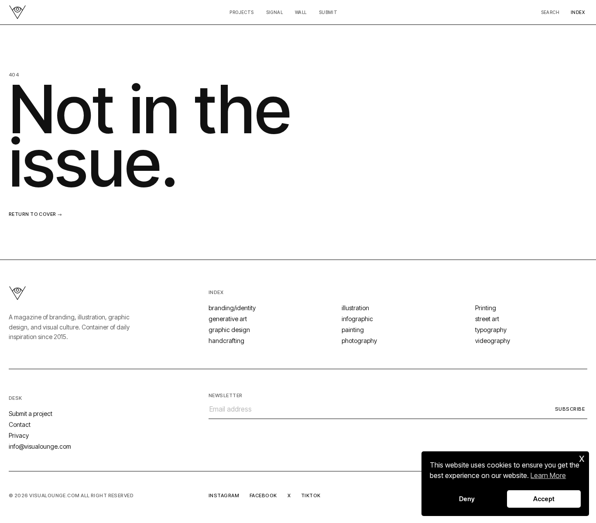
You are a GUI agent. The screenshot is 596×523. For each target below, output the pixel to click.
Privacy (19, 435)
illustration (355, 308)
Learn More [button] (548, 475)
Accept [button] (544, 498)
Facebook (263, 495)
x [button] (582, 458)
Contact (20, 424)
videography (492, 340)
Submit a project (30, 413)
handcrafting (226, 340)
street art (487, 318)
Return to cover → (35, 214)
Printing (485, 308)
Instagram (224, 495)
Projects (241, 12)
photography (359, 340)
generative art (228, 318)
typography (491, 329)
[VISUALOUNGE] (17, 12)
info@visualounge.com (40, 446)
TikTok (311, 495)
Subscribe (570, 409)
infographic (357, 318)
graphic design (229, 329)
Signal (274, 12)
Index (578, 12)
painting (353, 329)
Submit (328, 12)
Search (550, 12)
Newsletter (225, 395)
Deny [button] (467, 498)
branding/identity (232, 308)
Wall (301, 12)
